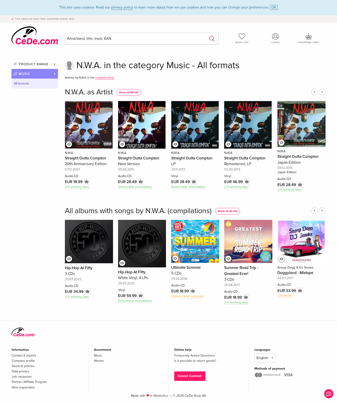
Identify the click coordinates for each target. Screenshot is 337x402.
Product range (33, 64)
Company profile (23, 361)
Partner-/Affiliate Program (29, 382)
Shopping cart (308, 42)
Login (275, 42)
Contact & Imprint (24, 355)
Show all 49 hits (129, 92)
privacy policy (122, 7)
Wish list (242, 42)
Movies (99, 361)
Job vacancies (22, 377)
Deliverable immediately (135, 187)
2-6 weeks (284, 295)
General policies (23, 366)
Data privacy (20, 371)
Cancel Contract (190, 376)
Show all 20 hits (228, 211)
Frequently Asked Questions (194, 355)
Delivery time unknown (187, 296)
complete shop (104, 77)
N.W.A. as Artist (89, 92)
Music (24, 74)
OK (273, 7)
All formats (21, 83)
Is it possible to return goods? (195, 361)
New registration (23, 387)
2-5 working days (77, 187)
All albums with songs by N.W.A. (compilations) (138, 211)
